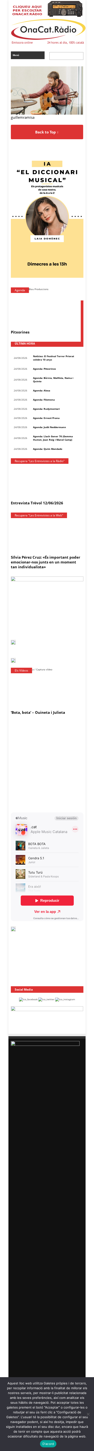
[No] (88, 1414)
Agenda (20, 290)
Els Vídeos (21, 670)
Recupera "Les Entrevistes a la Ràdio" (40, 461)
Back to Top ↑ (47, 132)
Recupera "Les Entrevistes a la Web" (39, 515)
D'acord (48, 1444)
